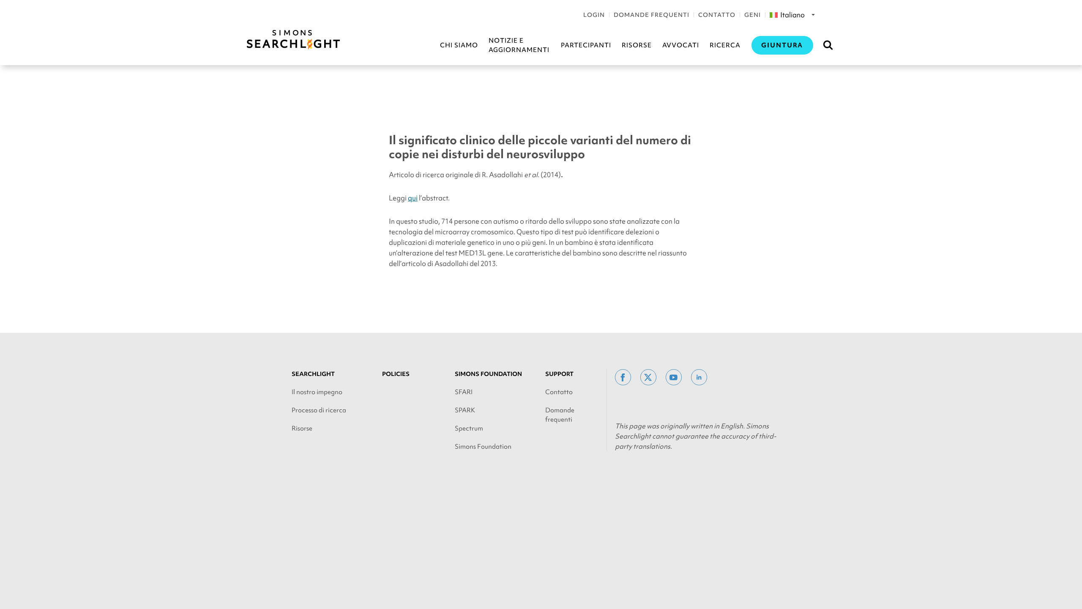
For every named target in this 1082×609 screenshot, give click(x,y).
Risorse (637, 45)
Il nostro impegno (317, 392)
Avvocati (680, 45)
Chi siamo (459, 45)
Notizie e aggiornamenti (519, 45)
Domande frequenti (651, 15)
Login (594, 15)
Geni (752, 15)
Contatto (716, 15)
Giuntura (782, 45)
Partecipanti (586, 45)
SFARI (464, 392)
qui (413, 198)
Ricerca (725, 45)
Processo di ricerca (319, 410)
